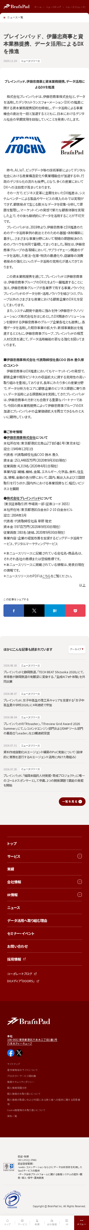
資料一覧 (12, 1116)
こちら (46, 575)
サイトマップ (13, 1064)
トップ (11, 843)
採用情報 (14, 959)
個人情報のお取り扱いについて (23, 1093)
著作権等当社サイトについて (22, 1070)
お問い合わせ (17, 946)
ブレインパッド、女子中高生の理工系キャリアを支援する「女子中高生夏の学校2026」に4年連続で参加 (43, 702)
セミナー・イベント (21, 933)
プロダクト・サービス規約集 (21, 1076)
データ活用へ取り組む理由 (27, 920)
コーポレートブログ (19, 974)
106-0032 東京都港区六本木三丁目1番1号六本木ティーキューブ (32, 1041)
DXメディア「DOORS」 (21, 981)
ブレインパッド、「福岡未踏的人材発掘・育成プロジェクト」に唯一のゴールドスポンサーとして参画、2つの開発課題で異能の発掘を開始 (44, 780)
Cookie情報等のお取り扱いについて (26, 1110)
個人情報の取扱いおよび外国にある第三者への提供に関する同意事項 (43, 1102)
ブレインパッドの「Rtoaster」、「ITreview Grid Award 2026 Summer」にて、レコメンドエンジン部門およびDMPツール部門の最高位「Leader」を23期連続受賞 (43, 728)
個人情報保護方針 (17, 1088)
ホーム (38, 7)
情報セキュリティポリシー (20, 1082)
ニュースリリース (30, 61)
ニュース (13, 907)
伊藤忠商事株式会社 (21, 437)
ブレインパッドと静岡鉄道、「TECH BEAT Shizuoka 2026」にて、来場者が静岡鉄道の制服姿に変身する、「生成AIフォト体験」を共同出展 (44, 677)
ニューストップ (53, 7)
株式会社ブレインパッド (23, 498)
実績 (10, 868)
